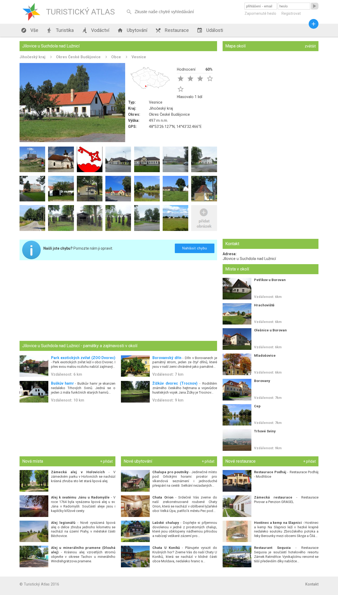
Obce (116, 57)
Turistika (60, 30)
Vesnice (139, 57)
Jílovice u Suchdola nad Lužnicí (249, 259)
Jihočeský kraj (32, 57)
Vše (29, 30)
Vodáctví (95, 30)
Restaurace (172, 30)
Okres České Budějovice (78, 57)
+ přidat (106, 461)
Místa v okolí (237, 269)
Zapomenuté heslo (260, 13)
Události (210, 30)
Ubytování (132, 30)
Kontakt (311, 584)
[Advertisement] (118, 301)
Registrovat (291, 13)
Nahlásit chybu (194, 248)
